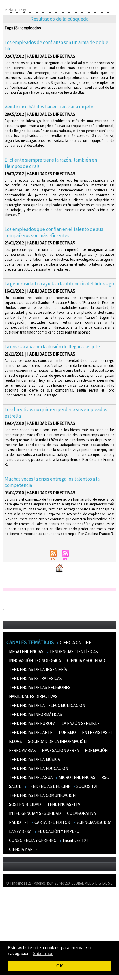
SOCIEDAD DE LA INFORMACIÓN (57, 741)
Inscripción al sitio (20, 933)
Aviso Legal (15, 908)
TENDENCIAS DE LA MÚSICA (34, 759)
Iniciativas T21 (75, 840)
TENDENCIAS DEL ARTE (30, 732)
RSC (105, 777)
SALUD (15, 786)
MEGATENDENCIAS (25, 651)
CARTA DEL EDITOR (52, 822)
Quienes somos (18, 899)
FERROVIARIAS (22, 750)
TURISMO (66, 732)
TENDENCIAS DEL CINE (48, 786)
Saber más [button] (43, 953)
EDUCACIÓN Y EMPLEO (58, 831)
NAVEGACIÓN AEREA (60, 750)
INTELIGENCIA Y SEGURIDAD (34, 813)
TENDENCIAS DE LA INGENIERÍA (37, 669)
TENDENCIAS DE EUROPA (31, 723)
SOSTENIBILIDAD (24, 804)
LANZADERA (19, 831)
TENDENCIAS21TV (63, 804)
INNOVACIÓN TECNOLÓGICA (34, 660)
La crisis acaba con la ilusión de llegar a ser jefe (52, 346)
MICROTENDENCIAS (76, 777)
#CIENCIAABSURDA (93, 822)
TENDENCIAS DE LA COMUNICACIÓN (42, 795)
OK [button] (59, 965)
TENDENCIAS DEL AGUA (30, 777)
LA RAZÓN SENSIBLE (80, 723)
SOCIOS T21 (86, 786)
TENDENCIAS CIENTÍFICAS (73, 651)
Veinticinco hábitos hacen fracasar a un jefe (49, 107)
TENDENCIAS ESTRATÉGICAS (35, 678)
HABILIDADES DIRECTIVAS (32, 696)
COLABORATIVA (81, 813)
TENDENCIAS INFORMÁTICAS (35, 714)
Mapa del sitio (17, 925)
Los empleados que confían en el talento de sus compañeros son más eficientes (54, 232)
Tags (22, 10)
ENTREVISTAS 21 (96, 732)
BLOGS (15, 741)
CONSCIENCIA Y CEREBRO (32, 840)
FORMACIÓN (96, 750)
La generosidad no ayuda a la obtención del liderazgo (59, 283)
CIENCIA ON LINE (75, 642)
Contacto (13, 916)
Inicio (9, 10)
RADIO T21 (18, 822)
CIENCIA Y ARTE (23, 849)
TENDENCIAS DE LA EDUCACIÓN (38, 768)
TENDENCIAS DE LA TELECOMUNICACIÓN (46, 705)
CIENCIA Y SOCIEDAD (85, 660)
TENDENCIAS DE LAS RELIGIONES (39, 687)
